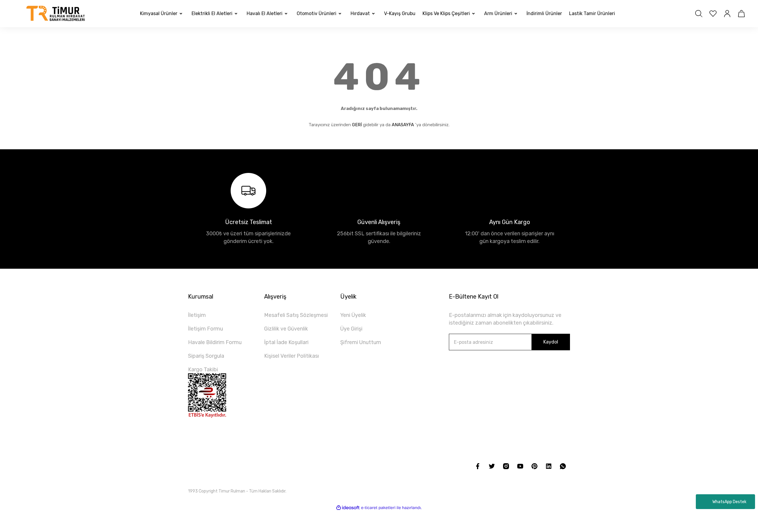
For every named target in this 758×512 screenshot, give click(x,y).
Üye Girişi (351, 328)
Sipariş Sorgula (206, 356)
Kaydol (550, 342)
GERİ (357, 124)
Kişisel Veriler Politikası (291, 356)
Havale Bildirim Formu (215, 342)
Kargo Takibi (203, 369)
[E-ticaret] (378, 508)
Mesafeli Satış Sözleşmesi (296, 315)
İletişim (197, 315)
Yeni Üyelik (353, 315)
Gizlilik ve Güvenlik (286, 328)
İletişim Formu (205, 328)
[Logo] (56, 13)
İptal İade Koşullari (286, 342)
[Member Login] (727, 13)
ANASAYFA (403, 124)
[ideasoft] (348, 508)
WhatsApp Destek (729, 501)
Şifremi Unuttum (360, 342)
